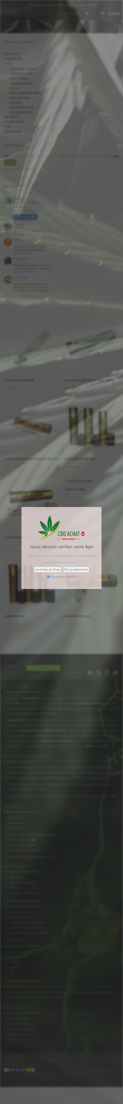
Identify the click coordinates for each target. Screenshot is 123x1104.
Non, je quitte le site (76, 569)
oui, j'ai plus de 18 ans (47, 569)
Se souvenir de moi (62, 577)
